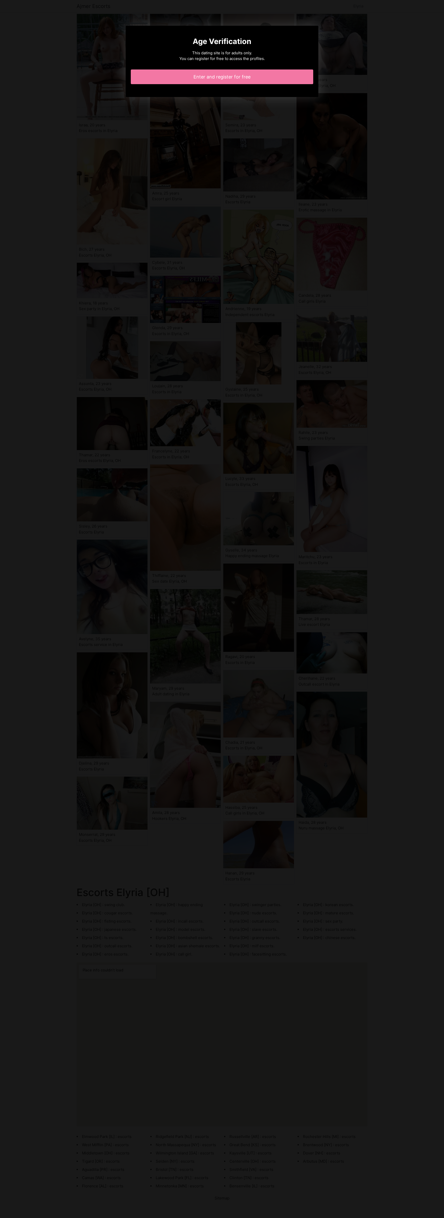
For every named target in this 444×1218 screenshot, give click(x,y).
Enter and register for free (222, 77)
